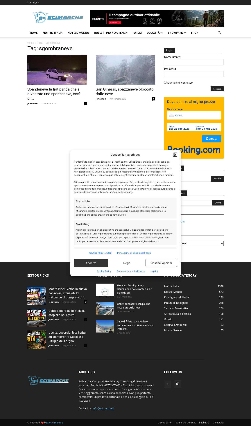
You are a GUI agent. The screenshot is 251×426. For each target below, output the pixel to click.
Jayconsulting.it (55, 422)
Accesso (217, 88)
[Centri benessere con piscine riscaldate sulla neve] (105, 308)
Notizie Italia (52, 32)
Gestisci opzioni (161, 263)
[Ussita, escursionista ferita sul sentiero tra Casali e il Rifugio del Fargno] (36, 339)
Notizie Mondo (78, 32)
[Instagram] (177, 384)
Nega (126, 263)
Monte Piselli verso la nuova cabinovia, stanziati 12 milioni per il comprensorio (68, 293)
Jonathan (32, 103)
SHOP (194, 32)
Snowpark (175, 32)
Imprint (154, 271)
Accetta (91, 263)
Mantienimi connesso (180, 82)
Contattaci (218, 422)
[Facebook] (167, 384)
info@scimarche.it (103, 408)
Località (153, 32)
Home (34, 32)
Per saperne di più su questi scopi (134, 252)
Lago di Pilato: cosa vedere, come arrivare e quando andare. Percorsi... (135, 325)
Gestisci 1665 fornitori (100, 252)
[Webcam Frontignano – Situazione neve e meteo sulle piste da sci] (105, 290)
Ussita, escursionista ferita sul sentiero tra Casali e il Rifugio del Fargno (67, 337)
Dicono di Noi (165, 422)
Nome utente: (172, 57)
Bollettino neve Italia (110, 32)
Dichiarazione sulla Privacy (131, 271)
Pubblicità (204, 422)
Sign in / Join (33, 2)
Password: (170, 69)
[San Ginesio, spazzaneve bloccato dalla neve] (125, 70)
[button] (175, 154)
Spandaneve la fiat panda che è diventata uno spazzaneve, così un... (53, 94)
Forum (137, 32)
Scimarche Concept (186, 422)
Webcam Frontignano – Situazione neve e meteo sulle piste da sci (134, 289)
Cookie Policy (104, 271)
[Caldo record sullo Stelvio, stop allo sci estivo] (36, 318)
